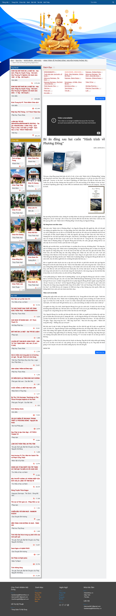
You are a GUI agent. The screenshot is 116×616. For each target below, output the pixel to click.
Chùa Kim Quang (17, 234)
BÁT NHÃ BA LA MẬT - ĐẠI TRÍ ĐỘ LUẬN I (25, 332)
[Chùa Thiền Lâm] (18, 275)
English (61, 595)
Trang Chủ (15, 2)
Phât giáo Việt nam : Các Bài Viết (22, 381)
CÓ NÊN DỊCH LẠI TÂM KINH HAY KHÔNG (25, 378)
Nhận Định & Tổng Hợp (19, 391)
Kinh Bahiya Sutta (17, 409)
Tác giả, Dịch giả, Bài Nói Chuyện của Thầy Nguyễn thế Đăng (25, 448)
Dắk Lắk (31, 211)
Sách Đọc (19, 60)
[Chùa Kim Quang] (18, 226)
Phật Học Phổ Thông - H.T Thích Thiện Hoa (25, 112)
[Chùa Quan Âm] (34, 248)
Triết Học (14, 133)
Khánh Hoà (15, 163)
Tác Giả (39, 2)
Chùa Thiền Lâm (17, 284)
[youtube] (60, 605)
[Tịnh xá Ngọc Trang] (18, 149)
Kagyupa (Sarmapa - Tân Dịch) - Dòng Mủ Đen (25, 494)
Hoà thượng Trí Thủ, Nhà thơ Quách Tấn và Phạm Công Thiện (25, 456)
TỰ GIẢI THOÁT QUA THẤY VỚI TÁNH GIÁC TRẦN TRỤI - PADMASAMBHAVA (24, 309)
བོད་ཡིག (61, 599)
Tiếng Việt (5, 2)
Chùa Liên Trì (32, 208)
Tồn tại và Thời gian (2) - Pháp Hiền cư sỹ (25, 502)
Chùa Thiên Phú (33, 158)
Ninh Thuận (16, 287)
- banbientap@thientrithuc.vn (20, 595)
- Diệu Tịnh (86, 595)
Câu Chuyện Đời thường (19, 516)
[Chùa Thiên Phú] (34, 149)
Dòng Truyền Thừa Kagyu (19, 490)
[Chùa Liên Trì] (34, 199)
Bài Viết (33, 2)
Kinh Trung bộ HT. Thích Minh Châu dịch (25, 102)
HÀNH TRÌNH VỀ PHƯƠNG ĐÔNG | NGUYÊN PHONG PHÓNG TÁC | (65, 60)
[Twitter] (65, 605)
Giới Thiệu (46, 2)
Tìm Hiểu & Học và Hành (19, 302)
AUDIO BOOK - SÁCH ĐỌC (32, 60)
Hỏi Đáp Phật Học (17, 325)
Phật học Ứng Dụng (18, 528)
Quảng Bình (32, 260)
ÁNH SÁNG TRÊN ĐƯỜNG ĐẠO (21, 369)
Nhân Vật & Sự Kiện (18, 460)
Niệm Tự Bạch (16, 561)
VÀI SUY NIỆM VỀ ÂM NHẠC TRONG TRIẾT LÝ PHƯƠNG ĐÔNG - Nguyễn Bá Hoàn (24, 420)
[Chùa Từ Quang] (34, 174)
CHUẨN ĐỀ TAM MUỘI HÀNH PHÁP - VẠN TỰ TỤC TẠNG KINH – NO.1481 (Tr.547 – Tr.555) (25, 343)
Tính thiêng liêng (17, 567)
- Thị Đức (86, 597)
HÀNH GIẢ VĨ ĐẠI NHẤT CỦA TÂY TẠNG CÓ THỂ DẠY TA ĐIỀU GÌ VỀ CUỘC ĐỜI (24, 468)
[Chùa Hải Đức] (34, 224)
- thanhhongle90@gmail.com (20, 599)
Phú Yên (31, 186)
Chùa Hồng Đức (17, 259)
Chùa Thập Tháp (17, 185)
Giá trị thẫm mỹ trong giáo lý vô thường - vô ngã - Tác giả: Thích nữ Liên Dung (25, 356)
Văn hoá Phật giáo (17, 426)
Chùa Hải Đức (32, 232)
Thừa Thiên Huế (17, 213)
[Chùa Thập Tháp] (18, 176)
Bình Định (15, 188)
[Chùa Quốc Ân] (34, 273)
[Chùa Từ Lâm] (18, 201)
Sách (28, 2)
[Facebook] (63, 605)
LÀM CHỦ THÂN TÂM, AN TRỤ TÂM (23, 444)
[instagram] (68, 605)
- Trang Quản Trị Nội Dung (19, 609)
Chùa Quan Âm (33, 257)
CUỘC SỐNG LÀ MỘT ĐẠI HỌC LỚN (23, 388)
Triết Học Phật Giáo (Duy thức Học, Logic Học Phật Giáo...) (25, 361)
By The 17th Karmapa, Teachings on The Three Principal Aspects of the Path (24, 398)
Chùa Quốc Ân (33, 282)
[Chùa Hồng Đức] (18, 250)
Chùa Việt (22, 2)
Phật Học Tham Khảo (18, 115)
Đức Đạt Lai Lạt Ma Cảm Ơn (20, 299)
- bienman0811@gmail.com (19, 597)
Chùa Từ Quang (33, 183)
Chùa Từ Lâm (16, 210)
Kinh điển (14, 80)
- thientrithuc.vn (88, 593)
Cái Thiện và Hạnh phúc (19, 558)
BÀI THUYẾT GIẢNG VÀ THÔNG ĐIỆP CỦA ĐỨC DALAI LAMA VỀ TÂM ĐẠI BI (25, 480)
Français (61, 597)
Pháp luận (15, 335)
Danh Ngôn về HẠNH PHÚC (20, 548)
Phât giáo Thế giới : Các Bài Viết (22, 402)
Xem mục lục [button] (100, 98)
